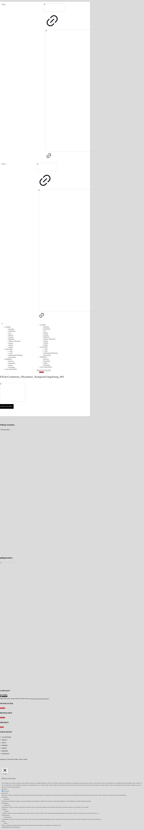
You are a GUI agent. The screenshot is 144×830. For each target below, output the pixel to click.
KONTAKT (4, 748)
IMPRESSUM (5, 750)
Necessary (6, 791)
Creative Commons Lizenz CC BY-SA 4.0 (39, 698)
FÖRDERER (4, 745)
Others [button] (3, 821)
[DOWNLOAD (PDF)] (7, 407)
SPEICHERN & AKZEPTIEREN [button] (11, 827)
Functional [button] (4, 797)
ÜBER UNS (4, 739)
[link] (52, 16)
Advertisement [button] (5, 815)
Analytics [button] (4, 809)
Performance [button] (5, 803)
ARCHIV (4, 742)
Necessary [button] (4, 789)
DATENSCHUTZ (5, 753)
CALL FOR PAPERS (6, 737)
